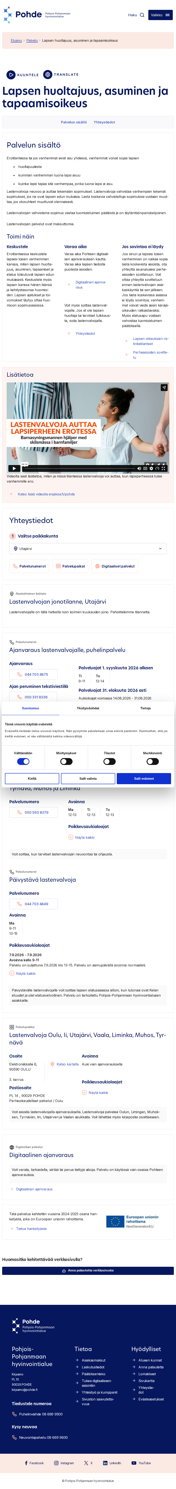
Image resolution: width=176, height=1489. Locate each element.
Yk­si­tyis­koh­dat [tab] (88, 708)
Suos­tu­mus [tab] (30, 708)
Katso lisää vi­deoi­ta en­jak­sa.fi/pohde (46, 494)
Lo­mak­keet (147, 1374)
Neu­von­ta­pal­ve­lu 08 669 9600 (43, 1437)
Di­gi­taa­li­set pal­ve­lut (118, 566)
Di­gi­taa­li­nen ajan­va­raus (91, 284)
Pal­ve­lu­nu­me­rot (33, 566)
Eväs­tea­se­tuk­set (151, 1399)
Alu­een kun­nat (150, 1360)
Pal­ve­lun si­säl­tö (74, 122)
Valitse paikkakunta (35, 536)
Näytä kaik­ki (84, 837)
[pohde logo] (37, 15)
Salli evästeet (144, 778)
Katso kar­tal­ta (68, 1064)
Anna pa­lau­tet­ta (151, 1367)
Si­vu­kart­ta (146, 1381)
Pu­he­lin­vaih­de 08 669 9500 (41, 1414)
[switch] (66, 761)
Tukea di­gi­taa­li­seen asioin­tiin (96, 1383)
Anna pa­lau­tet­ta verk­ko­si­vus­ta (91, 1270)
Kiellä (32, 778)
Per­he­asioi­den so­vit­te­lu (150, 355)
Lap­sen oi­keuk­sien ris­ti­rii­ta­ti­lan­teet (151, 341)
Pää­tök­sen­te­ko (93, 1374)
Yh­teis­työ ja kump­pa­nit (99, 1392)
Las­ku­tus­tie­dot (93, 1367)
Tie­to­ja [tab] (145, 708)
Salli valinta (88, 778)
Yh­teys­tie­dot (104, 122)
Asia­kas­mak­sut (93, 1360)
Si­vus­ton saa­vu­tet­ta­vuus (98, 1401)
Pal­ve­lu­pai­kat (73, 566)
